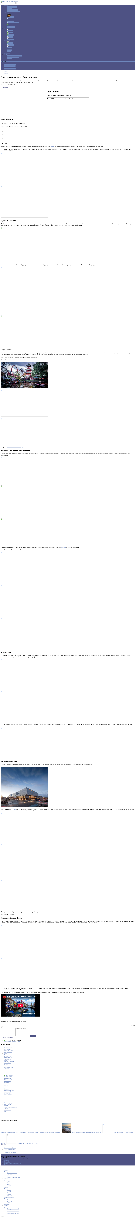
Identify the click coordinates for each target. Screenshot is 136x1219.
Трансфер (9, 58)
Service (5, 54)
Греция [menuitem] (9, 1191)
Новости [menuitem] (9, 1174)
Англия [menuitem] (9, 1190)
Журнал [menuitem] (6, 1170)
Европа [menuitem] (6, 1187)
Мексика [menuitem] (9, 1201)
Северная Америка (9, 40)
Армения (9, 50)
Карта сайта (7, 53)
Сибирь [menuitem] (9, 1185)
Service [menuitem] (5, 1206)
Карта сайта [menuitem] (7, 1204)
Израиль (9, 51)
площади (63, 547)
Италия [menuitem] (9, 1194)
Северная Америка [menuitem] (9, 1197)
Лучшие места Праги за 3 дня (15, 447)
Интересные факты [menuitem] (12, 1173)
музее (14, 809)
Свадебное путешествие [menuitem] (13, 1177)
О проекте (6, 1160)
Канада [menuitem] (9, 1200)
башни (52, 146)
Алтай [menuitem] (8, 1183)
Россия (5, 12)
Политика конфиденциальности (12, 1163)
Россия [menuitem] (5, 1179)
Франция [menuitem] (9, 1195)
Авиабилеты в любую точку (14, 56)
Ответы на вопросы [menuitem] (12, 1175)
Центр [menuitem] (8, 1181)
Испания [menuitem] (9, 1192)
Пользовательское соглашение (12, 1164)
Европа (6, 28)
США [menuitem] (8, 1202)
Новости (9, 8)
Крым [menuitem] (8, 1184)
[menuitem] (13, 1209)
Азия (5, 48)
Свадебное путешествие (13, 11)
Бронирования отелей (13, 57)
